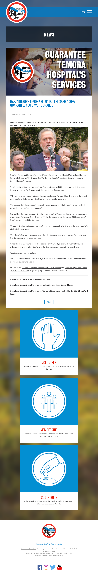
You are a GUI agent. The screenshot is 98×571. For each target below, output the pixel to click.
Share (49, 302)
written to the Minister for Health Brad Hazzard (41, 267)
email (59, 544)
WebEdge (51, 551)
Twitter (50, 544)
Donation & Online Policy (29, 549)
